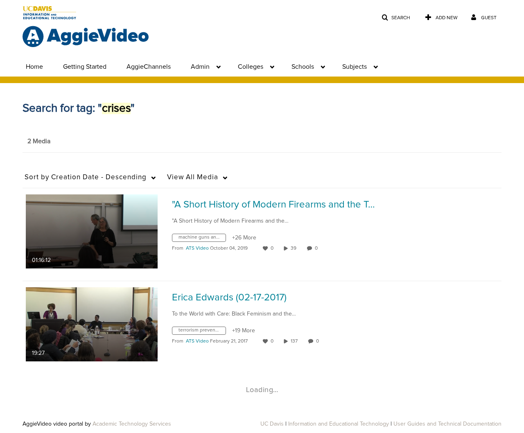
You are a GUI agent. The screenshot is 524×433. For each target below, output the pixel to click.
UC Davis (272, 424)
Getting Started (84, 66)
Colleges (250, 66)
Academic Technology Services (132, 424)
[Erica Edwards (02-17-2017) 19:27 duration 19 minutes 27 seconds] (92, 324)
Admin (200, 66)
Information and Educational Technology (338, 424)
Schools (302, 66)
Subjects (354, 66)
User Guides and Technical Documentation (447, 424)
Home (34, 66)
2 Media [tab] (38, 141)
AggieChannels (148, 66)
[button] (396, 17)
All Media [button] (192, 177)
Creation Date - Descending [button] (86, 177)
